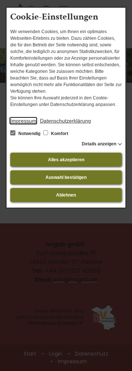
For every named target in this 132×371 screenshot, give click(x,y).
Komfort (59, 133)
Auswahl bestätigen (66, 177)
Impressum (23, 121)
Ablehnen (66, 195)
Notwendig (29, 133)
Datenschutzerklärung (65, 121)
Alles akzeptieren (66, 159)
